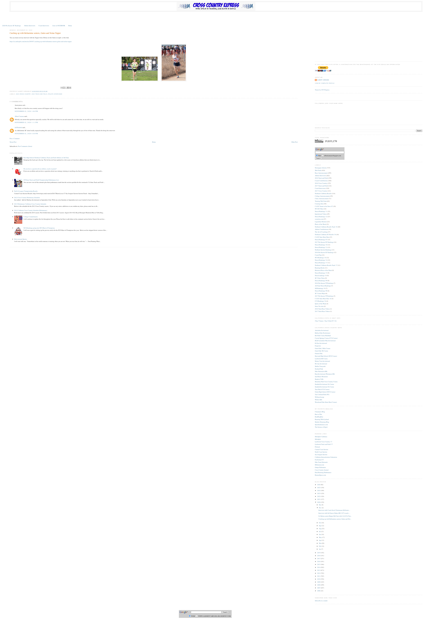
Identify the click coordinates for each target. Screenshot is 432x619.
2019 (319, 553)
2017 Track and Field (321, 186)
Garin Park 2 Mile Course (322, 348)
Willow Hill (318, 400)
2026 (319, 485)
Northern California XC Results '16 (325, 234)
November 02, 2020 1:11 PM (26, 122)
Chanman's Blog (320, 412)
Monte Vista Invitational (322, 361)
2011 (319, 576)
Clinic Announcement (321, 199)
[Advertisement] (216, 18)
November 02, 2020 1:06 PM (26, 111)
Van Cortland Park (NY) (322, 394)
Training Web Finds (321, 201)
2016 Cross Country (321, 183)
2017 (319, 558)
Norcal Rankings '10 (321, 245)
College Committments (31, 217)
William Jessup (319, 397)
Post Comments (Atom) (25, 146)
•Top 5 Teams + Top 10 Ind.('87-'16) (325, 321)
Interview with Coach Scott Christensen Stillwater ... (334, 510)
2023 (319, 493)
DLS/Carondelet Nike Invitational (325, 341)
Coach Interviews (43, 26)
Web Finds (318, 170)
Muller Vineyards (320, 366)
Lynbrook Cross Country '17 (323, 442)
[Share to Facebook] (68, 88)
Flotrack (317, 447)
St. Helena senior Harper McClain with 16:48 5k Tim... (335, 516)
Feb (320, 546)
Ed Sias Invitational (321, 343)
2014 (319, 567)
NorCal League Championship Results (26, 191)
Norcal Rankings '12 (321, 217)
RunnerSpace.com (320, 475)
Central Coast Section (321, 449)
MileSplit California (321, 437)
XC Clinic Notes (320, 278)
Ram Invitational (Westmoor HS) (325, 374)
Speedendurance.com (321, 425)
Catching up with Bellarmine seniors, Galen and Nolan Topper (35, 33)
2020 (319, 502)
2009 (319, 582)
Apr (320, 540)
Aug (320, 529)
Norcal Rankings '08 (321, 291)
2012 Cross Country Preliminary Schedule (27, 197)
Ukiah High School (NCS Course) (325, 392)
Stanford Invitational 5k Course (324, 387)
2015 (319, 564)
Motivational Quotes (20, 239)
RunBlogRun (319, 417)
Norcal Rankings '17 (321, 263)
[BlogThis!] (64, 88)
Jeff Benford (18, 127)
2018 (319, 556)
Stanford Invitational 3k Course (324, 384)
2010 (319, 579)
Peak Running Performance (323, 472)
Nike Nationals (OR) (321, 371)
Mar (320, 543)
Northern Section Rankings (323, 250)
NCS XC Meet (319, 209)
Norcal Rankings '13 (321, 247)
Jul (320, 531)
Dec (320, 505)
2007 (319, 588)
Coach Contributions (321, 181)
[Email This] (62, 88)
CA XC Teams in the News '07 (324, 206)
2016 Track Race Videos (322, 309)
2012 (319, 573)
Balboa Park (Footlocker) (322, 333)
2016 (319, 561)
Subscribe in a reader (321, 601)
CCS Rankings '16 (320, 301)
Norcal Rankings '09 (321, 281)
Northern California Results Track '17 (326, 265)
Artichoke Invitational (321, 330)
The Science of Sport (321, 427)
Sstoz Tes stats (319, 306)
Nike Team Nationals (321, 462)
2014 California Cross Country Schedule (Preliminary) (30, 210)
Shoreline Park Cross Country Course (326, 382)
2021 (319, 499)
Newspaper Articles (321, 168)
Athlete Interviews (29, 26)
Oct (320, 523)
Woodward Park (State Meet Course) (326, 402)
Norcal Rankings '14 (321, 260)
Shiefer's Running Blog (322, 422)
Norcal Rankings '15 (321, 273)
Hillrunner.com (319, 465)
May (320, 537)
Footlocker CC (319, 460)
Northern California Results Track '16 (326, 227)
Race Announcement (321, 173)
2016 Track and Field (321, 178)
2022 (319, 496)
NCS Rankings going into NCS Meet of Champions (39, 228)
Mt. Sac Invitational (321, 364)
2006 (319, 591)
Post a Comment (15, 138)
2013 (319, 570)
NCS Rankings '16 (320, 258)
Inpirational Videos (321, 214)
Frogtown (318, 346)
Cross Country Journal (321, 470)
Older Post (294, 142)
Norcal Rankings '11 (321, 211)
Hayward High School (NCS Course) (326, 356)
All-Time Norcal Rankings (323, 286)
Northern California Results (323, 193)
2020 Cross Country (23, 94)
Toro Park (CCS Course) (322, 389)
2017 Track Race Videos (322, 311)
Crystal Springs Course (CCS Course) (326, 338)
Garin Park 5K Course (321, 351)
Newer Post (13, 142)
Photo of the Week (320, 224)
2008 (319, 585)
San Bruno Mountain (321, 377)
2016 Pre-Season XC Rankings (324, 252)
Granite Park (318, 353)
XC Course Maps (320, 293)
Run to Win (318, 414)
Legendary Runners (321, 222)
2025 (319, 488)
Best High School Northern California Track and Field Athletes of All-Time (46, 158)
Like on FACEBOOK (58, 26)
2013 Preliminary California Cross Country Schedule (30, 204)
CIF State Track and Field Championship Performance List (41, 180)
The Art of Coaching (321, 232)
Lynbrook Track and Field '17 (324, 444)
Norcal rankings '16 (321, 275)
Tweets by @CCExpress (322, 90)
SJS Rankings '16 (320, 288)
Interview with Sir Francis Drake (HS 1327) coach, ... (334, 513)
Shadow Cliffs (319, 379)
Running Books (320, 268)
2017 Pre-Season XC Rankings (324, 242)
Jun (320, 534)
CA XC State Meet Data (322, 237)
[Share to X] (66, 88)
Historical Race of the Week (323, 270)
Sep (320, 526)
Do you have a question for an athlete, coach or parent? (40, 169)
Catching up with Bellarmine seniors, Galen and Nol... (334, 519)
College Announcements (322, 196)
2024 (319, 490)
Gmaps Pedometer (320, 467)
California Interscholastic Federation (326, 457)
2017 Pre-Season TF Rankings (324, 296)
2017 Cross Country (321, 191)
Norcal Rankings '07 (321, 240)
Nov (320, 508)
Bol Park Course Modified (323, 336)
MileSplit (318, 439)
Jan (320, 549)
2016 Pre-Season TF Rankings (324, 283)
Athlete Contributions (321, 229)
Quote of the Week (320, 304)
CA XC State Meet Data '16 (323, 299)
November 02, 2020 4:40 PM (26, 133)
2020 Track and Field (39, 94)
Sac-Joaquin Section (321, 454)
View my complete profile (324, 83)
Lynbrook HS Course (321, 359)
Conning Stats (319, 204)
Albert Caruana (19, 116)
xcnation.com (319, 219)
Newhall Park (319, 369)
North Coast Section (321, 452)
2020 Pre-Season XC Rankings (11, 26)
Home (70, 26)
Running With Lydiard (322, 419)
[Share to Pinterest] (70, 88)
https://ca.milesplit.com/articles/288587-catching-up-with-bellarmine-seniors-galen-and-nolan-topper (41, 41)
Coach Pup (318, 255)
